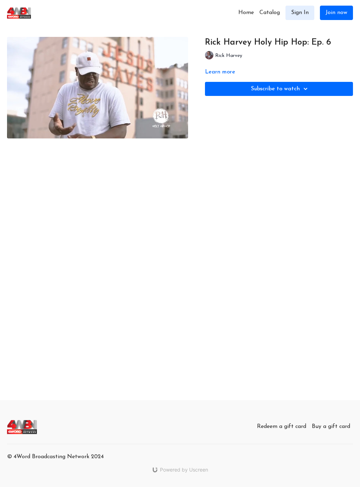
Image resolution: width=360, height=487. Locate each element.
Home (246, 12)
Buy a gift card (331, 426)
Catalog (269, 12)
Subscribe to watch (275, 89)
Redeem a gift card (281, 426)
